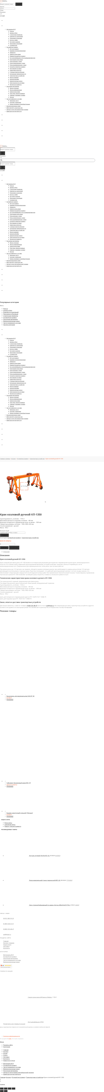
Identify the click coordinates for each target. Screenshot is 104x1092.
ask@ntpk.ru (91, 455)
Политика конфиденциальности (11, 1036)
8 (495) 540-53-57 (8, 924)
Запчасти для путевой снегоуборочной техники (18, 1072)
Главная (5, 941)
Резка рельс (8, 823)
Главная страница (5, 458)
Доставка (6, 946)
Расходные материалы (10, 958)
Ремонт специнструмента (12, 826)
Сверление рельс (9, 825)
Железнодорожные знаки (11, 962)
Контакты (6, 948)
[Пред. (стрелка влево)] (2, 1091)
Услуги (5, 1055)
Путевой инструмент (23, 458)
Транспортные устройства (37, 458)
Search (18, 4)
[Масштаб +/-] (13, 1088)
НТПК (10, 1038)
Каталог (13, 458)
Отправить (4, 535)
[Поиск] (2, 153)
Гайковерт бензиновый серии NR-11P (18, 783)
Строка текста (5, 532)
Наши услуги (7, 945)
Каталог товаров (8, 943)
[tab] (49, 552)
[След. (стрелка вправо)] (5, 1091)
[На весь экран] (9, 1088)
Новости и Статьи (9, 1060)
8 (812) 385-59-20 (8, 918)
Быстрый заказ (14, 547)
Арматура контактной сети (12, 1074)
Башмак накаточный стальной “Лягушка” (19, 813)
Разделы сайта (8, 1045)
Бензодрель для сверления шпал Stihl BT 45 (20, 696)
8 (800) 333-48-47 (80, 455)
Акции (5, 1053)
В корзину (4, 547)
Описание (6, 552)
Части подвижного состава (12, 960)
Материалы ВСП (8, 955)
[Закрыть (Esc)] (2, 1088)
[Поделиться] (5, 1088)
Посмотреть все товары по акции (14, 1024)
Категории (6, 1047)
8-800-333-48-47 (32, 606)
